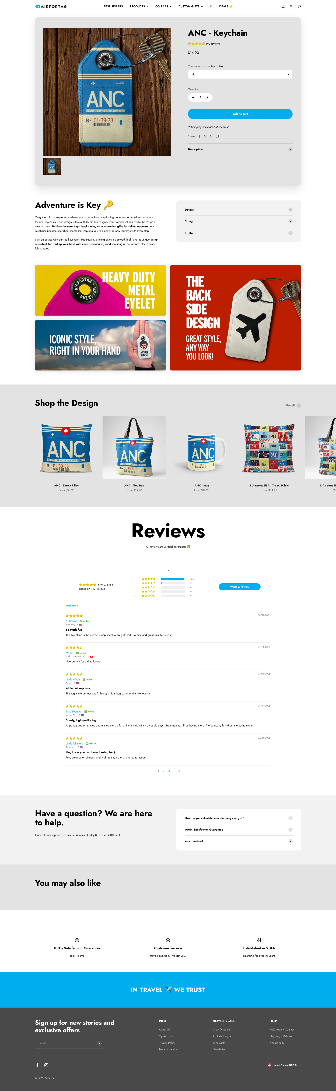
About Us (164, 1030)
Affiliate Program (223, 1036)
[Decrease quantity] (193, 97)
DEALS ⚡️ (226, 6)
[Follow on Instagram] (46, 1065)
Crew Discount (221, 1030)
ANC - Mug (202, 485)
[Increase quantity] (207, 97)
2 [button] (163, 771)
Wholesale (219, 1043)
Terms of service (168, 1049)
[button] (197, 44)
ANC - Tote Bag (134, 485)
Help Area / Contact (282, 1030)
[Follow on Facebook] (37, 1065)
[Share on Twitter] (205, 136)
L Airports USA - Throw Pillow (269, 485)
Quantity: (193, 89)
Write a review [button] (239, 587)
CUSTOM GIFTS (189, 6)
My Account (166, 1036)
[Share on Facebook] (199, 136)
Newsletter (219, 1049)
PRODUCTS (137, 6)
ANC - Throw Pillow (66, 485)
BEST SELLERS (113, 6)
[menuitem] (52, 166)
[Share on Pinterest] (211, 136)
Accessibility (277, 1043)
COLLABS (161, 6)
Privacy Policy (167, 1043)
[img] (74, 616)
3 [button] (169, 771)
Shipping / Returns (281, 1036)
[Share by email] (217, 136)
